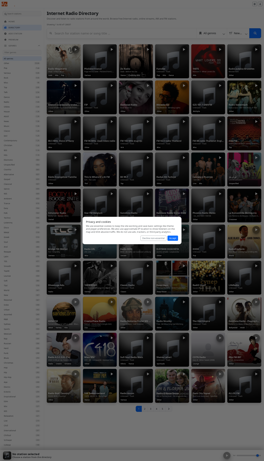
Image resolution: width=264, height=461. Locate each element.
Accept (172, 238)
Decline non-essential (153, 238)
